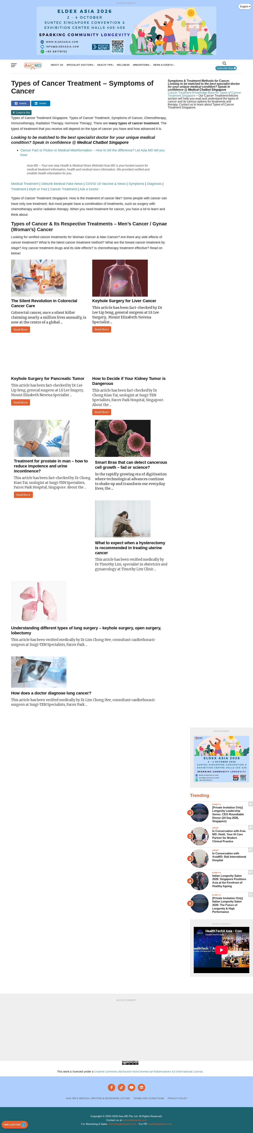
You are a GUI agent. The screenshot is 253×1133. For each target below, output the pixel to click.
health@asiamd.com (160, 1123)
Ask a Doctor (89, 189)
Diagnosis (154, 184)
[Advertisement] (126, 1029)
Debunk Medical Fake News (62, 184)
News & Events (163, 64)
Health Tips (104, 64)
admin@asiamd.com (135, 1120)
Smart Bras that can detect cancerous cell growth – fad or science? (131, 465)
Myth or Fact (38, 189)
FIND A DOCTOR (12, 1125)
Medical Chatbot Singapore (103, 142)
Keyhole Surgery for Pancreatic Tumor (47, 378)
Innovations (141, 64)
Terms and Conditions (148, 1098)
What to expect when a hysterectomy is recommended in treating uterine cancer (130, 548)
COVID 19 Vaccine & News (106, 184)
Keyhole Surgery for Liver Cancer (124, 300)
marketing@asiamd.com (122, 1123)
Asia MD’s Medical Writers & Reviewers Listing (98, 1098)
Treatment (18, 189)
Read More (21, 329)
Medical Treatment (25, 184)
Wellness (123, 64)
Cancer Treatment (63, 189)
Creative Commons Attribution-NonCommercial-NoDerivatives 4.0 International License (148, 1071)
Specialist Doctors (79, 64)
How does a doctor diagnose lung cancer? (51, 693)
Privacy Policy (177, 1098)
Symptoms (136, 184)
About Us (57, 64)
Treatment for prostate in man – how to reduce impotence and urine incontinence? (51, 466)
